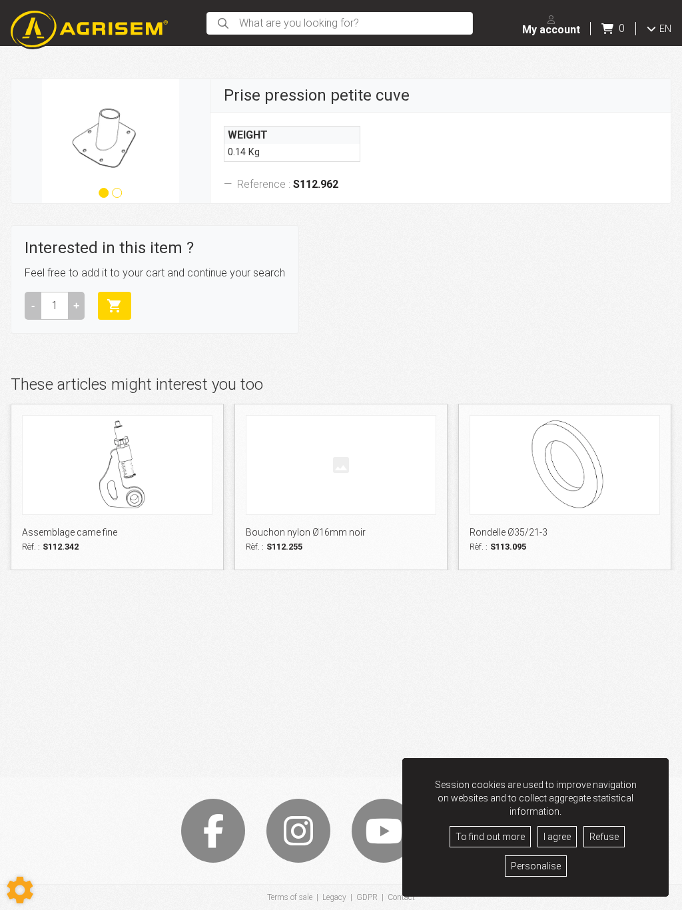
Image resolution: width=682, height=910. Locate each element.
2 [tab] (115, 195)
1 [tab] (102, 195)
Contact (401, 897)
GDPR (367, 897)
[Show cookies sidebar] (20, 890)
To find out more (490, 836)
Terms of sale (289, 897)
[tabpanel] (110, 141)
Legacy (334, 897)
